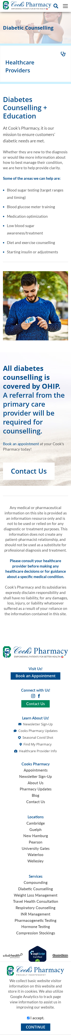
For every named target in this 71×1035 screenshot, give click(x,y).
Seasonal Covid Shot (37, 737)
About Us (35, 783)
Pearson (35, 842)
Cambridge (35, 823)
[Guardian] (60, 955)
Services (35, 876)
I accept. (37, 1018)
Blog (35, 795)
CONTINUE (35, 1026)
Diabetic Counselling (35, 889)
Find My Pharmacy (37, 744)
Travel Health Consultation (35, 901)
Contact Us (29, 471)
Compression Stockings (35, 933)
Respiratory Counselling (35, 908)
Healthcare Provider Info (38, 751)
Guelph (35, 829)
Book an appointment (21, 444)
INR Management (35, 914)
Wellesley (35, 861)
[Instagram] (33, 695)
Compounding (36, 882)
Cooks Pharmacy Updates (38, 730)
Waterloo (35, 854)
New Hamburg (35, 836)
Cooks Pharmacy (35, 764)
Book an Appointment (35, 675)
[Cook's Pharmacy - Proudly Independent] (27, 6)
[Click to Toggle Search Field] (55, 6)
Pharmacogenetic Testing (35, 920)
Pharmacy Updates (35, 789)
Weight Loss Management (35, 895)
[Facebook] (39, 695)
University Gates (36, 848)
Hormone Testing (35, 926)
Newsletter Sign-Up (38, 724)
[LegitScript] (37, 955)
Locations (36, 817)
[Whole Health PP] (12, 955)
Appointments (36, 770)
